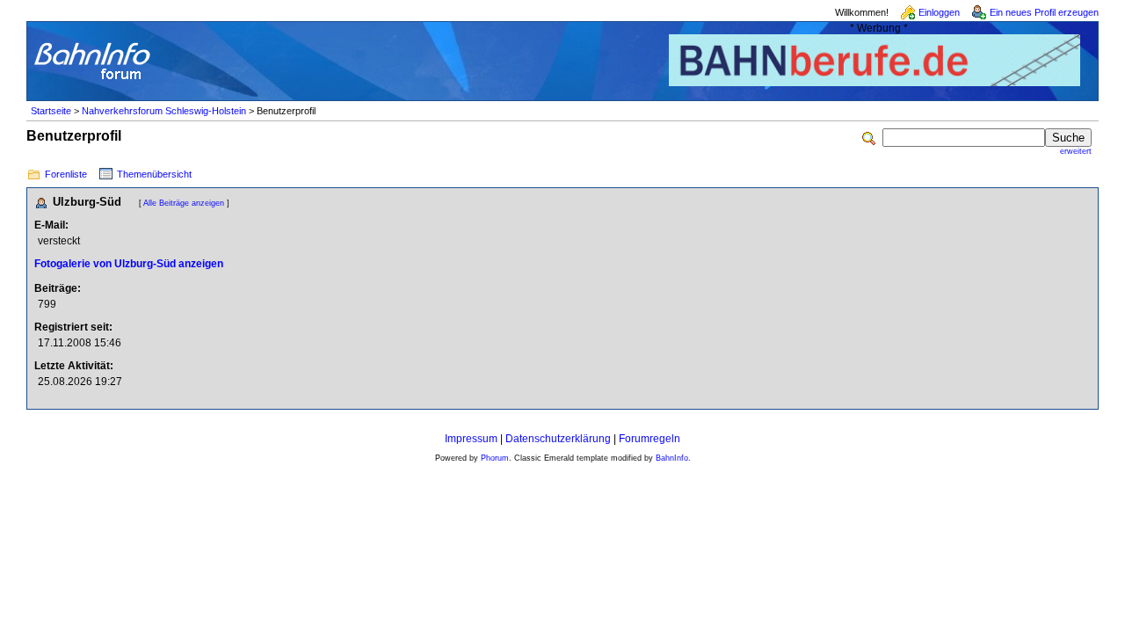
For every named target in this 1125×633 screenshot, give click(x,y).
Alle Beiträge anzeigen (183, 203)
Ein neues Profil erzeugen (1044, 12)
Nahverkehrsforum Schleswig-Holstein (164, 111)
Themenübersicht (154, 174)
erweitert (1076, 151)
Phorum (495, 458)
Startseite (51, 111)
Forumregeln (649, 439)
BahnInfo (672, 458)
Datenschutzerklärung (558, 439)
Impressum (471, 439)
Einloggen (939, 12)
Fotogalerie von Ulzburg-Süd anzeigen (128, 264)
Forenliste (66, 174)
